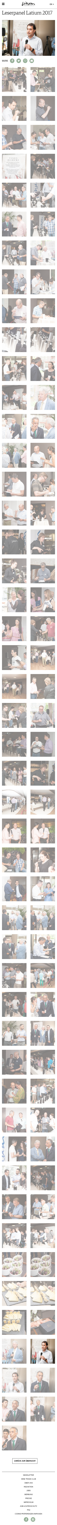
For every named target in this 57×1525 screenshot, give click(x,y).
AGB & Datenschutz (28, 1506)
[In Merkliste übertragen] (25, 60)
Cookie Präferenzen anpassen (28, 1514)
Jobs (29, 1491)
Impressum (28, 1502)
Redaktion (28, 1487)
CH (51, 4)
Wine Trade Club (28, 1479)
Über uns (28, 1483)
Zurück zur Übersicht (25, 1461)
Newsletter (28, 1475)
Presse (28, 1498)
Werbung (28, 1494)
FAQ (28, 1510)
